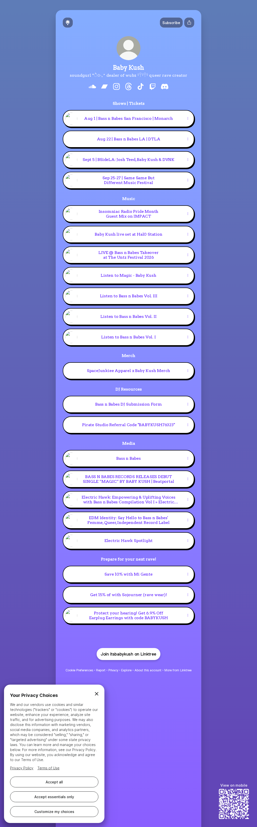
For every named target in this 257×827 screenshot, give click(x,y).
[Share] (188, 119)
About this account (148, 670)
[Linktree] (68, 23)
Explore (126, 670)
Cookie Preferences (79, 670)
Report (100, 670)
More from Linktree (177, 670)
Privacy (113, 670)
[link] (92, 86)
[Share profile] (189, 23)
